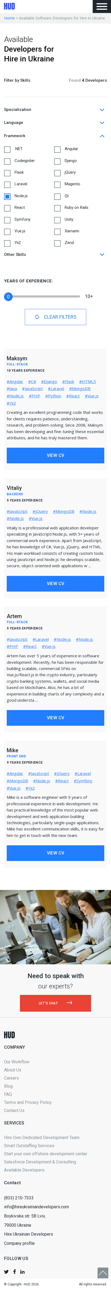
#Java (12, 388)
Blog (8, 1086)
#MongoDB (80, 388)
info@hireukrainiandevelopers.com (36, 1206)
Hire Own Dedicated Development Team (41, 1137)
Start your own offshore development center (45, 1153)
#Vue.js (92, 395)
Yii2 (18, 242)
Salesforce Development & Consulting (40, 1161)
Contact (12, 1182)
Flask (19, 172)
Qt (67, 195)
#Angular (15, 381)
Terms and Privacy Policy (28, 1102)
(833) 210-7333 (19, 1197)
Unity (69, 219)
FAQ (8, 1094)
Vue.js (20, 231)
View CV (55, 455)
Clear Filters (60, 317)
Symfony (22, 219)
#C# (32, 381)
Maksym (17, 358)
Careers (11, 1078)
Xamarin (72, 231)
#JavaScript (32, 388)
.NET (19, 148)
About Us (12, 1070)
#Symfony (83, 780)
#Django (49, 381)
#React (73, 395)
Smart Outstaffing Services (29, 1145)
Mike (12, 750)
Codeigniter (25, 160)
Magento (72, 184)
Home (9, 18)
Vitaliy (14, 488)
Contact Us (14, 1110)
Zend (69, 242)
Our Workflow (16, 1061)
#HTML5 (87, 381)
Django (71, 160)
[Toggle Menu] (101, 6)
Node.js (21, 195)
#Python (53, 395)
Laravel (21, 184)
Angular (71, 148)
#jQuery (40, 511)
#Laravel (56, 388)
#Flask (68, 381)
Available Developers (24, 1170)
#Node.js (15, 395)
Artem (14, 616)
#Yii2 (11, 403)
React (20, 207)
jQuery (70, 172)
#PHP (34, 395)
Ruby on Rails (76, 207)
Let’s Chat (49, 1003)
